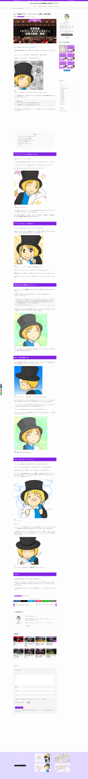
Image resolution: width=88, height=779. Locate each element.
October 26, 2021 (37, 104)
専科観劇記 (62, 99)
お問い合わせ (38, 775)
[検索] (74, 0)
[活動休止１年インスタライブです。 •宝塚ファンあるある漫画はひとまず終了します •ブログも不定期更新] (63, 49)
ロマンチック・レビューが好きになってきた (27, 136)
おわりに (20, 145)
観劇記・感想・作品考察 (21, 16)
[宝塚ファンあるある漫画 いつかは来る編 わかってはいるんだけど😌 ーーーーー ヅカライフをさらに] (63, 57)
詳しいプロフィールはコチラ (67, 34)
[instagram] (70, 0)
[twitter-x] (68, 0)
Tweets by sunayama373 (63, 110)
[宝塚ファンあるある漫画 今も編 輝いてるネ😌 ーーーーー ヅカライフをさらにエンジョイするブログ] (71, 65)
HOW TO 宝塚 (62, 101)
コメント (17, 673)
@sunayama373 (31, 47)
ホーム (61, 83)
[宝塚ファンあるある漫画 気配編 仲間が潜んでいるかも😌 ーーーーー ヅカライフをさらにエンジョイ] (71, 49)
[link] (26, 626)
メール (16, 691)
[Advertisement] (35, 122)
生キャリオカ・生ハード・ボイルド (25, 143)
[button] (16, 601)
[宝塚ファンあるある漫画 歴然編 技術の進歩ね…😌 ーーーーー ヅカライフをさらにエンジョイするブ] (71, 57)
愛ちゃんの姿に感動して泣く (24, 141)
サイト (16, 695)
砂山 (19, 622)
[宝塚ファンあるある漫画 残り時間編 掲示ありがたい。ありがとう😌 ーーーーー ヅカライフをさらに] (63, 65)
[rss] (72, 0)
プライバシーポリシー (44, 775)
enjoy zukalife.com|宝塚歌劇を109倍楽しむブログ (44, 3)
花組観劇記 (62, 90)
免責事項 (50, 775)
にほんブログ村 (17, 759)
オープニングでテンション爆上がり (25, 138)
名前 (16, 687)
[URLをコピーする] (52, 601)
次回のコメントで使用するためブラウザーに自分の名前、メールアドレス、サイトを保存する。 (31, 699)
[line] (71, 0)
